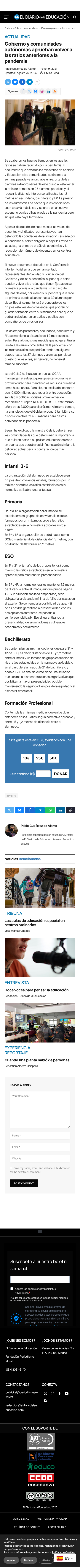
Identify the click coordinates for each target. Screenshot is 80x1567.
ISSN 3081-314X (16, 1369)
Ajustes (46, 1560)
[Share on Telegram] (29, 82)
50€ (53, 758)
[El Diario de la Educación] (42, 17)
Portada (8, 28)
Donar (61, 774)
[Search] (74, 17)
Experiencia (17, 1047)
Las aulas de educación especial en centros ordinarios (35, 922)
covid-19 (11, 795)
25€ (39, 758)
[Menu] (6, 17)
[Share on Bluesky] (15, 82)
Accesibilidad (57, 1527)
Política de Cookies (27, 1527)
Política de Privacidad (51, 1519)
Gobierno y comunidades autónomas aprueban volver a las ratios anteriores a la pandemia (38, 52)
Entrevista (17, 982)
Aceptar (11, 1560)
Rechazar (28, 1560)
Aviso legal (21, 1519)
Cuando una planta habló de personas (37, 1060)
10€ (26, 758)
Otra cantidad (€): (22, 774)
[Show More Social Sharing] (37, 82)
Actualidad (17, 37)
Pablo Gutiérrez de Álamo (20, 68)
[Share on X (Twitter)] (8, 82)
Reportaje (16, 1052)
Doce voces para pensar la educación (37, 990)
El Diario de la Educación (21, 1348)
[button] (40, 1232)
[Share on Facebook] (22, 82)
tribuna (13, 913)
